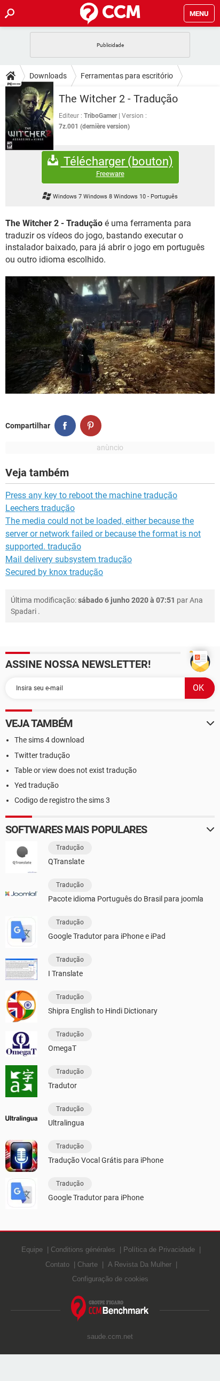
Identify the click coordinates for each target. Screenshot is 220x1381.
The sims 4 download (49, 740)
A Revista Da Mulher (139, 1264)
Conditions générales (83, 1250)
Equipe (32, 1250)
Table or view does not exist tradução (75, 770)
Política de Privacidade (159, 1250)
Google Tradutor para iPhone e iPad (107, 936)
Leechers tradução (40, 508)
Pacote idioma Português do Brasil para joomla (125, 899)
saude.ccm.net (110, 1336)
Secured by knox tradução (54, 572)
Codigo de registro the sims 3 (62, 800)
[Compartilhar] (65, 425)
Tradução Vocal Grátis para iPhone (105, 1160)
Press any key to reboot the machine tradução (91, 495)
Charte (87, 1264)
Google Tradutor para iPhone (96, 1197)
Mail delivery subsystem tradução (68, 559)
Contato (57, 1264)
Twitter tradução (42, 755)
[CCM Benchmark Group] (110, 1309)
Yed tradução (36, 785)
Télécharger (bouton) (117, 166)
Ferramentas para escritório (127, 75)
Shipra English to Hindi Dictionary (103, 1011)
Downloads (48, 75)
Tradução (70, 847)
